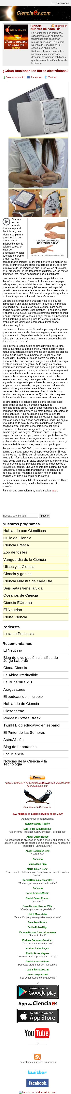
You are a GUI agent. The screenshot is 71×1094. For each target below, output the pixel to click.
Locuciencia (13, 754)
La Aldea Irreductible (20, 675)
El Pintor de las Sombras (24, 732)
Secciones (62, 3)
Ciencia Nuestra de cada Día (45, 27)
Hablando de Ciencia (21, 704)
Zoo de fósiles (15, 552)
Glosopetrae (13, 711)
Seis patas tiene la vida (23, 588)
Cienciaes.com (25, 16)
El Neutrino (12, 610)
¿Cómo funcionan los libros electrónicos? (35, 71)
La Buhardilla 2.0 (17, 682)
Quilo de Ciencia (17, 538)
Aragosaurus (14, 689)
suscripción (61, 26)
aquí (54, 490)
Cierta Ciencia (15, 617)
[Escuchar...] (6, 221)
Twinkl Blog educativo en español (31, 725)
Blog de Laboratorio (20, 747)
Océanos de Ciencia (20, 595)
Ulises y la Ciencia (19, 567)
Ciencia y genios (17, 574)
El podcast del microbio (23, 696)
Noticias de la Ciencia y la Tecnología (25, 762)
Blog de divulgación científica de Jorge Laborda (30, 659)
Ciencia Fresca (16, 545)
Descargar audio (15, 77)
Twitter (52, 77)
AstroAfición (13, 740)
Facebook (36, 77)
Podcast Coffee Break (22, 718)
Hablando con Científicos (24, 531)
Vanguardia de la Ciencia (24, 559)
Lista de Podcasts (18, 634)
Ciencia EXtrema (17, 603)
